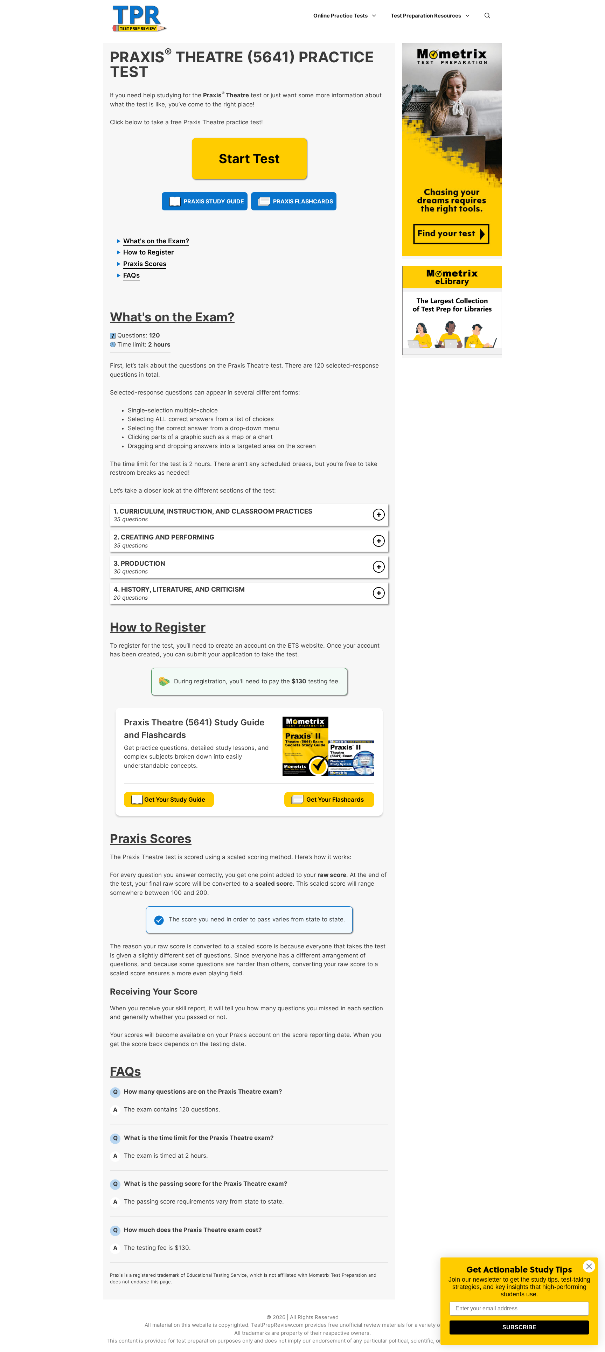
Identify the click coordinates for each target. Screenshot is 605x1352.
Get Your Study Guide (174, 799)
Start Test (249, 158)
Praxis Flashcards (303, 201)
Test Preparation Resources (426, 15)
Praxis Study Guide (214, 201)
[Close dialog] (589, 1266)
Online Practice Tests (340, 15)
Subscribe (519, 1327)
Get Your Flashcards (335, 799)
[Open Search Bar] (488, 15)
